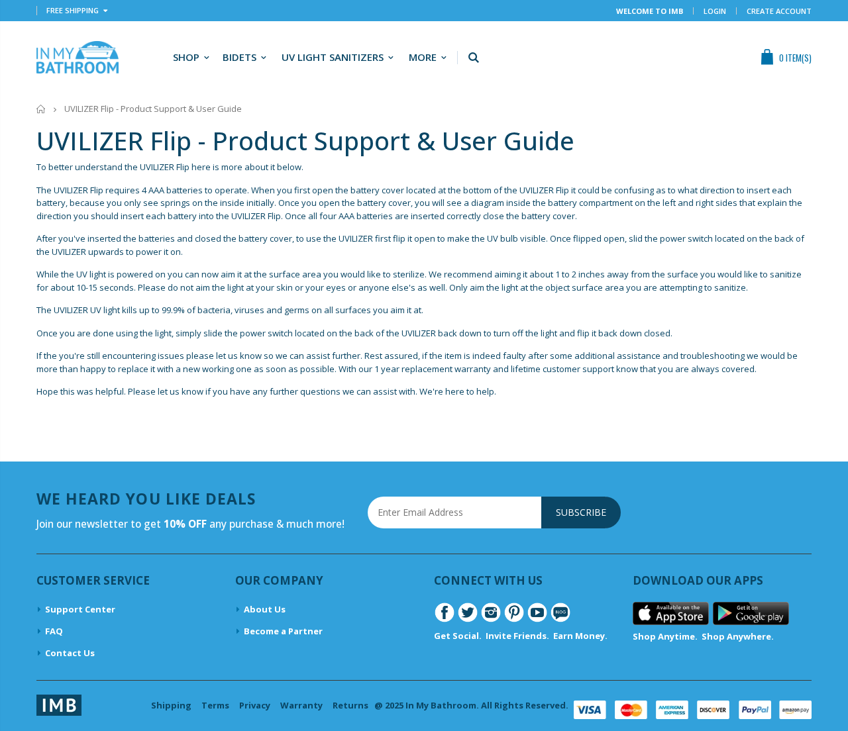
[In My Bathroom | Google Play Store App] (751, 612)
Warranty (301, 705)
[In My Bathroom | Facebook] (444, 611)
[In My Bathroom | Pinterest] (514, 611)
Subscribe (581, 512)
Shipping (171, 705)
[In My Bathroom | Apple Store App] (671, 612)
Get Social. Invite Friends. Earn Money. (521, 636)
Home (41, 109)
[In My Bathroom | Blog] (560, 611)
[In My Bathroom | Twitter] (467, 611)
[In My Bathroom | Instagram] (491, 611)
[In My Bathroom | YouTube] (537, 611)
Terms (215, 705)
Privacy (254, 705)
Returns (350, 705)
